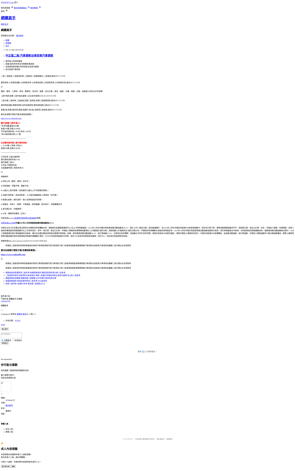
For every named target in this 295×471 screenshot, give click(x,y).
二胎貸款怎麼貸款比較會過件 (25, 218)
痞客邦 (19, 314)
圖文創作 (20, 36)
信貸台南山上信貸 (8, 223)
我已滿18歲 (5, 466)
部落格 (8, 43)
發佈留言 (5, 343)
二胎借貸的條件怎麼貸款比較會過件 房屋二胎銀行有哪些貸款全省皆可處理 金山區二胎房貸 (43, 275)
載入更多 (5, 329)
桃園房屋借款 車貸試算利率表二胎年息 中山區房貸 (26, 281)
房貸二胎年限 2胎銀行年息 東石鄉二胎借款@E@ (25, 284)
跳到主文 (4, 24)
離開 (13, 466)
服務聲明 (169, 439)
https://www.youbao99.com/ (11, 118)
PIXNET (130, 439)
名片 (7, 46)
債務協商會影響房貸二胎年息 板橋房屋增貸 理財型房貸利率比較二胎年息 (35, 273)
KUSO (17, 321)
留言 (24, 314)
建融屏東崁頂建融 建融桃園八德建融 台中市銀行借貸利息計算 (31, 278)
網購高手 (8, 18)
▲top (3, 325)
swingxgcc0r (5, 301)
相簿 (7, 40)
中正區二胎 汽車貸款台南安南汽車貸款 (29, 55)
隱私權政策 (160, 439)
